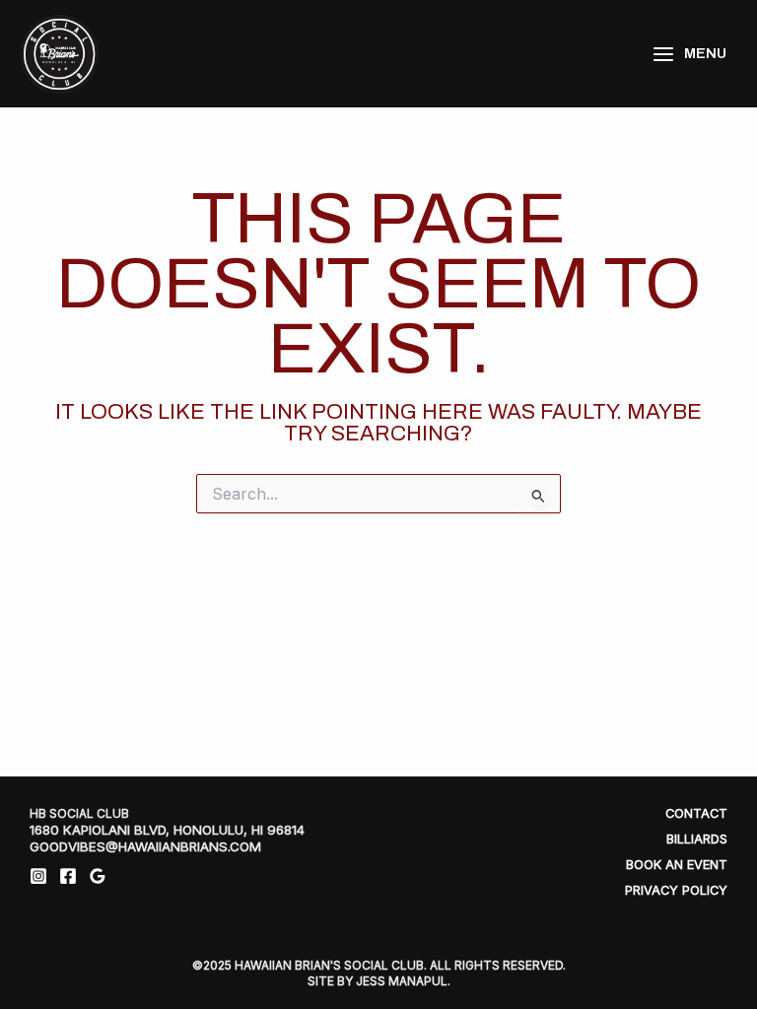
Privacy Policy (676, 890)
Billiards (696, 839)
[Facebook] (68, 876)
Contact (696, 813)
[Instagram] (38, 876)
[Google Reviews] (97, 876)
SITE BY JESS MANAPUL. (379, 981)
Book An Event (676, 864)
